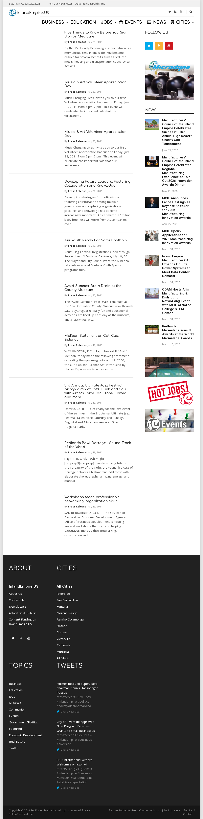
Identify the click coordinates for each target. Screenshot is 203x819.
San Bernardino (67, 600)
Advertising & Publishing (90, 3)
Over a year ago (69, 711)
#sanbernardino (82, 778)
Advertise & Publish (22, 613)
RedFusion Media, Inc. (44, 810)
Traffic (13, 748)
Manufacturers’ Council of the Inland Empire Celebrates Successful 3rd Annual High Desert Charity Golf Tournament (178, 132)
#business (85, 739)
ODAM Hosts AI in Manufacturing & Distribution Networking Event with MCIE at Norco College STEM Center (177, 301)
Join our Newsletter (60, 3)
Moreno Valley (67, 613)
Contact (187, 814)
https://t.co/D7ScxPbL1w (74, 735)
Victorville (63, 639)
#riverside (64, 744)
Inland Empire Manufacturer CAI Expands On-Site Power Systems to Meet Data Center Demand (176, 266)
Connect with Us (149, 810)
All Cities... (63, 658)
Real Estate (17, 741)
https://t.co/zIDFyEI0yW (74, 697)
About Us (15, 594)
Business (15, 684)
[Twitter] (170, 11)
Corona (62, 632)
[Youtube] (181, 11)
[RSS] (175, 11)
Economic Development (25, 735)
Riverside (63, 594)
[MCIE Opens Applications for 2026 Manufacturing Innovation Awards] (152, 235)
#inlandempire (67, 701)
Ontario (62, 626)
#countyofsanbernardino (74, 706)
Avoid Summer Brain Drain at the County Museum (92, 288)
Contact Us (16, 600)
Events (14, 716)
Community (17, 709)
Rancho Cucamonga (70, 619)
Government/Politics (23, 722)
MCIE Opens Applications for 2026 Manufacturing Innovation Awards (177, 237)
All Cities (65, 586)
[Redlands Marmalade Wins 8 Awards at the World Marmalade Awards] (152, 329)
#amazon (63, 778)
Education (16, 690)
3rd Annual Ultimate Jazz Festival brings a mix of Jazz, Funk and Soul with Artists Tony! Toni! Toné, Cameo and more (95, 391)
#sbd (60, 782)
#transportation (76, 782)
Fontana (62, 606)
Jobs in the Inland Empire (177, 810)
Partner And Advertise (122, 810)
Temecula (63, 645)
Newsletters (18, 606)
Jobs (12, 696)
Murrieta (63, 652)
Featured (15, 729)
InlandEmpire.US (23, 586)
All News (15, 703)
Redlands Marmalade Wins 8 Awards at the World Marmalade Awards (178, 332)
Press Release (77, 42)
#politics (83, 701)
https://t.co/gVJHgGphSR (74, 769)
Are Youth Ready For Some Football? (95, 240)
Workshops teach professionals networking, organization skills (92, 499)
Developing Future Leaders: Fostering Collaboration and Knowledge (97, 183)
